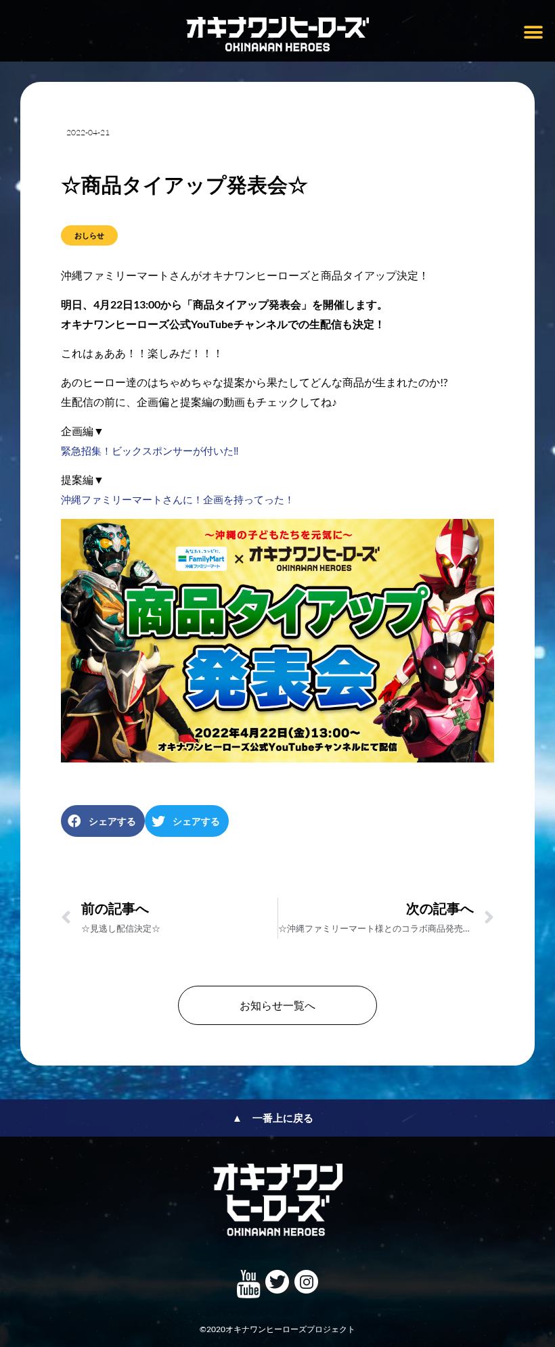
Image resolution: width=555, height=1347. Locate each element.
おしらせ (89, 235)
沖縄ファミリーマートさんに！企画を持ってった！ (177, 499)
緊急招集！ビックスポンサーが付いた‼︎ (150, 450)
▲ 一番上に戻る (272, 1118)
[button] (533, 32)
